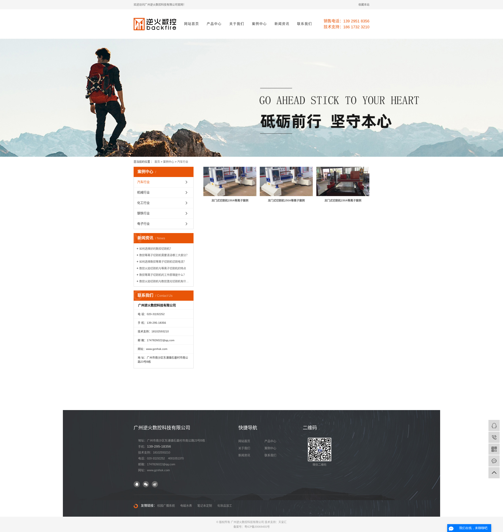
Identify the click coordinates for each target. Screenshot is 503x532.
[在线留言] (494, 461)
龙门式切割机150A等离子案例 (229, 200)
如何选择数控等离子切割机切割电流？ (162, 261)
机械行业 (143, 192)
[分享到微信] (146, 484)
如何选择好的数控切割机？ (155, 248)
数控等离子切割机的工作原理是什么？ (162, 274)
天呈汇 (282, 522)
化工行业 (143, 203)
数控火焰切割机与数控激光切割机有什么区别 (165, 281)
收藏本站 (363, 4)
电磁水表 (186, 505)
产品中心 (214, 24)
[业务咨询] (494, 425)
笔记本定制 (204, 505)
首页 (157, 161)
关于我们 (236, 24)
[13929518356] (494, 437)
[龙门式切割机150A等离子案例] (229, 181)
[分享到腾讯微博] (137, 484)
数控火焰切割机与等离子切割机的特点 (162, 268)
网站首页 (191, 24)
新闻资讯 (281, 24)
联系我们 (304, 24)
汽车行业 (182, 161)
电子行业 (143, 223)
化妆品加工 (224, 505)
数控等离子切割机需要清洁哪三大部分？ (164, 255)
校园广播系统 (166, 505)
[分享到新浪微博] (155, 484)
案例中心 (259, 24)
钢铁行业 (143, 213)
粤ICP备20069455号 (257, 526)
